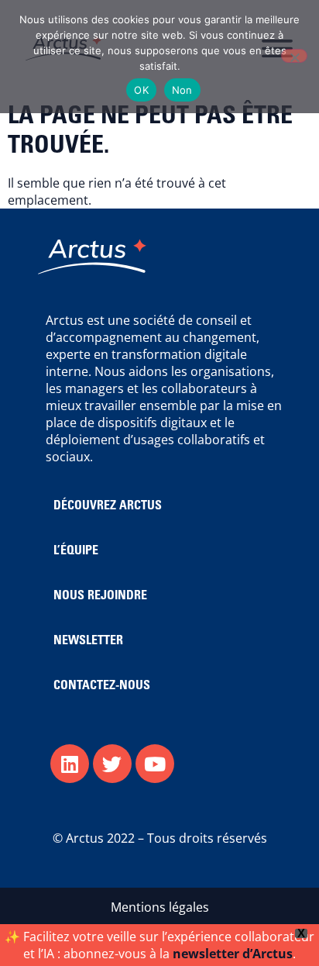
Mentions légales (160, 907)
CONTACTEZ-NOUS (101, 686)
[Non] (294, 56)
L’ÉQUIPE (75, 551)
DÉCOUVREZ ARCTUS (107, 506)
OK (141, 90)
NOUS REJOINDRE (100, 596)
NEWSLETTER (88, 641)
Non (182, 90)
